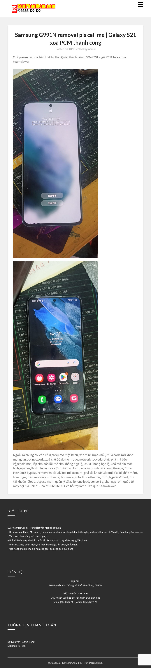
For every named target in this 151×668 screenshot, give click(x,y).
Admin (92, 49)
